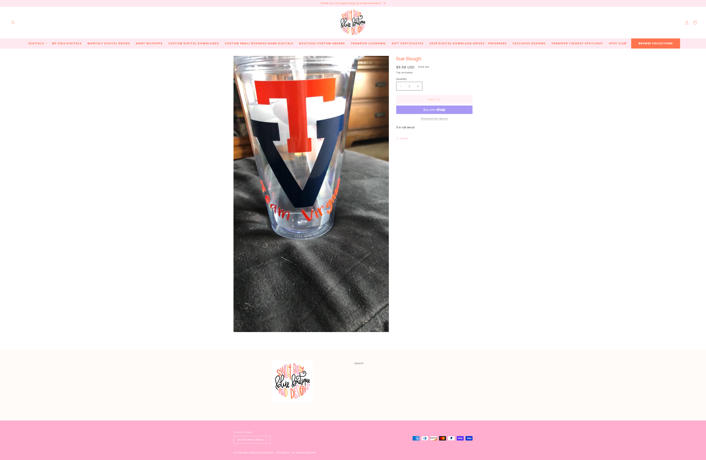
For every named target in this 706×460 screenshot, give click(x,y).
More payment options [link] (434, 118)
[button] (13, 23)
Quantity (401, 79)
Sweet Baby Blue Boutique (258, 452)
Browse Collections (656, 43)
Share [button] (404, 138)
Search (358, 363)
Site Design (283, 452)
